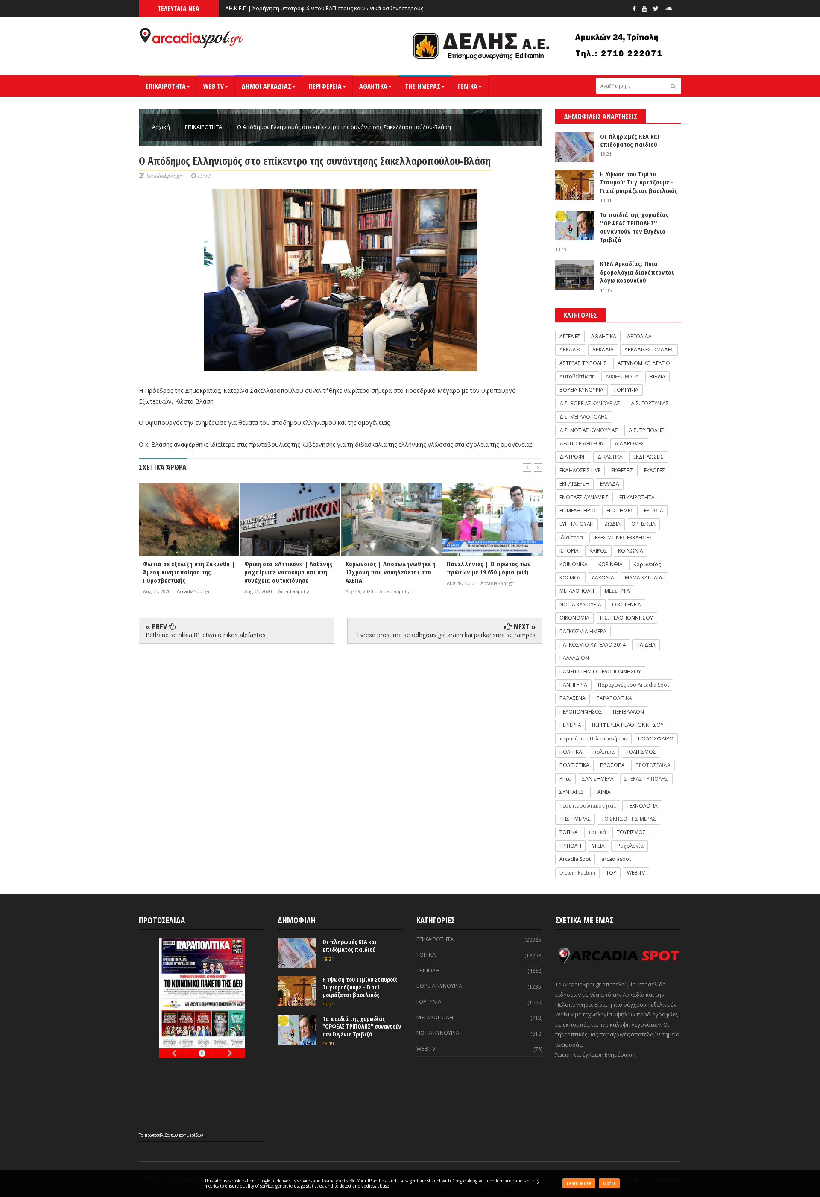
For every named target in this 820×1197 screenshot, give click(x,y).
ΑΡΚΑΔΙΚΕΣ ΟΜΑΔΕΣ (649, 349)
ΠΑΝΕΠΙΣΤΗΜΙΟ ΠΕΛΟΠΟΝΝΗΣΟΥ (600, 671)
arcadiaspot (616, 859)
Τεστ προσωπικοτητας (587, 805)
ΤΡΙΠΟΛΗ (570, 845)
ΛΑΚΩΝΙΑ (603, 577)
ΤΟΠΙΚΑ (568, 832)
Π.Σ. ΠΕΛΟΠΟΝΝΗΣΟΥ (626, 617)
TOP (611, 872)
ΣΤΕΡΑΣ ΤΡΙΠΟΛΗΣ (646, 778)
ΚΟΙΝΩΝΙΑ (630, 550)
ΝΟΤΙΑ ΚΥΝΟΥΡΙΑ (580, 604)
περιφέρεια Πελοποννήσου (593, 738)
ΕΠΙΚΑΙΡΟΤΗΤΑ (166, 86)
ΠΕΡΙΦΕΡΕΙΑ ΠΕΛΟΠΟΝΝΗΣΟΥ (628, 725)
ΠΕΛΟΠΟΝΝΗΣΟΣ (580, 711)
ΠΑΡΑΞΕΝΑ (572, 698)
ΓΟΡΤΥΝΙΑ (626, 389)
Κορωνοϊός (647, 564)
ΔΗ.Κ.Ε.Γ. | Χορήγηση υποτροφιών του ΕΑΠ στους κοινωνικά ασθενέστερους (324, 8)
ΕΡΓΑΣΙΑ (653, 510)
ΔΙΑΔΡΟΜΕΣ (629, 443)
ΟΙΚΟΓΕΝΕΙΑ (626, 604)
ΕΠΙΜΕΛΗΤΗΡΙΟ (577, 510)
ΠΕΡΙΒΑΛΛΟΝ (628, 711)
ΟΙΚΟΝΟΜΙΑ (574, 617)
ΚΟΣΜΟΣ (570, 577)
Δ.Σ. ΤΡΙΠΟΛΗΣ (646, 430)
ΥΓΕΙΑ (598, 845)
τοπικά (597, 832)
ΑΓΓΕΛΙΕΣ (569, 336)
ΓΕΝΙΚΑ (467, 86)
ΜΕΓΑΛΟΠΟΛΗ (576, 590)
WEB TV (213, 86)
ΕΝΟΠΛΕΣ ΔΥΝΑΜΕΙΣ (584, 497)
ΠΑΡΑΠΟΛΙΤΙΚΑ (614, 698)
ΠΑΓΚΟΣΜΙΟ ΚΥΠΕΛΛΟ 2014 (592, 644)
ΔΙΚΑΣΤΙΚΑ (610, 456)
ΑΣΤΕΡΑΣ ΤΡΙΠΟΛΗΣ (583, 363)
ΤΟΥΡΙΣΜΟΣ (631, 832)
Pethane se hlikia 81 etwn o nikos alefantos (206, 635)
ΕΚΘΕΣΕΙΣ (622, 470)
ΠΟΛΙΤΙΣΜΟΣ (640, 751)
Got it (609, 1183)
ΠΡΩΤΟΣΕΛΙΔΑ (653, 765)
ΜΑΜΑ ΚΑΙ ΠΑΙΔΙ (644, 577)
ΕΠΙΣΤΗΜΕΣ (619, 510)
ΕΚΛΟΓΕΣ (654, 470)
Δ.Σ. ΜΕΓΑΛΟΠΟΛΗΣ (583, 416)
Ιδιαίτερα (571, 537)
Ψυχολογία (629, 845)
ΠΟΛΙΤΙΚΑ (570, 751)
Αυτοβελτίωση (577, 376)
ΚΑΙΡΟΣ (598, 550)
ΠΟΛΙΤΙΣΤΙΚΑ (574, 765)
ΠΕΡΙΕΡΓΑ (570, 725)
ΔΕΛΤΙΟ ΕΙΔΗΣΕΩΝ (581, 443)
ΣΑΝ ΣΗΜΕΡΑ (598, 778)
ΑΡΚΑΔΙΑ (603, 349)
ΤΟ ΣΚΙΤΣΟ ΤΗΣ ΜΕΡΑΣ (628, 818)
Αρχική (161, 127)
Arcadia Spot (575, 859)
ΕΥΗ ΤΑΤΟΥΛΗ (576, 523)
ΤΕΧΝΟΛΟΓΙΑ (642, 805)
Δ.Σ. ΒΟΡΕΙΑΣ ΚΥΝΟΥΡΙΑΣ (589, 403)
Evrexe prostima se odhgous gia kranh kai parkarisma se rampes (446, 635)
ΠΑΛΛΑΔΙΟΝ (574, 657)
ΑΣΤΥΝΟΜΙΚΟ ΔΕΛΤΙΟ (644, 363)
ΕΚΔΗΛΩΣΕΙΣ (648, 456)
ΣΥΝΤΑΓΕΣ (571, 792)
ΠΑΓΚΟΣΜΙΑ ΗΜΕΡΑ (582, 631)
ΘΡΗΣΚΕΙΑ (643, 523)
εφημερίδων (191, 1135)
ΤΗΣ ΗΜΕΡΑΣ (422, 86)
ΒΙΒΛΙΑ (657, 376)
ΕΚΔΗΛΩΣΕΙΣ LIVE (579, 470)
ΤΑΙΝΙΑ (602, 792)
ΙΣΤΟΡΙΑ (569, 550)
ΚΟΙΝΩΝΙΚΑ (573, 564)
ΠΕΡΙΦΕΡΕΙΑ (325, 86)
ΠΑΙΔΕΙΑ (646, 644)
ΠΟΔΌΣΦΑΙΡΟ (656, 738)
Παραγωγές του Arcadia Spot (633, 684)
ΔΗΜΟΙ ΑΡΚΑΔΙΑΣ (266, 86)
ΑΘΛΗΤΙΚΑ (373, 86)
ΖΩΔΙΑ (612, 523)
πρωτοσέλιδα (158, 1135)
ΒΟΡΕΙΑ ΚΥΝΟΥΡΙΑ (581, 389)
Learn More (579, 1183)
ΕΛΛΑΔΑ (609, 483)
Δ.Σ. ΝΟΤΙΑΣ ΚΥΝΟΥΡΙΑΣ (588, 430)
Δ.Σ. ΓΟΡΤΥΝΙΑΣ (650, 403)
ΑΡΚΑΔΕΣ (570, 349)
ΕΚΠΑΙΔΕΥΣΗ (574, 483)
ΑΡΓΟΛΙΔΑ (639, 336)
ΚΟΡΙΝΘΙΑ (610, 564)
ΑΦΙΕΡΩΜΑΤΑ (622, 376)
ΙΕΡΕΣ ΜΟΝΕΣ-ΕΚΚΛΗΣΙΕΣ (623, 537)
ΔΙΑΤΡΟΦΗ (573, 456)
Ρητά (565, 778)
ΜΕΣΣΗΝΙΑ (617, 590)
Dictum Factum (577, 872)
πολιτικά (604, 751)
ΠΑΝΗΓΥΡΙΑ (573, 684)
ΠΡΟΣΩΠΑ (612, 765)
